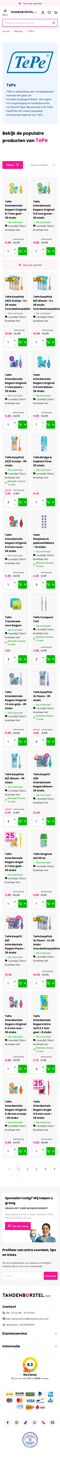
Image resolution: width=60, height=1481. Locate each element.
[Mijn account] (43, 13)
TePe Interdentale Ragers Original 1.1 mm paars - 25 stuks (15, 383)
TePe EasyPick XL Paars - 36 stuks (42, 696)
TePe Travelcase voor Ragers (13, 621)
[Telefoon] (43, 1423)
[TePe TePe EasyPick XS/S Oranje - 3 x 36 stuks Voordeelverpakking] (16, 283)
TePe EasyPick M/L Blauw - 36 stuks (14, 778)
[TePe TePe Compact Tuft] (44, 604)
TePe (31, 31)
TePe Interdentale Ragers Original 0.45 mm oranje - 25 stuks (15, 1110)
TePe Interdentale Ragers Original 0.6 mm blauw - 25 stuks (44, 383)
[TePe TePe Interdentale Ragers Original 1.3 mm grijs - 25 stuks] (16, 678)
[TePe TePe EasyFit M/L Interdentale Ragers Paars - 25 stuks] (16, 923)
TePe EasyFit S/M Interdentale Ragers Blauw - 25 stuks (43, 782)
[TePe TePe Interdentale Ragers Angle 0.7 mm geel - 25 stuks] (16, 840)
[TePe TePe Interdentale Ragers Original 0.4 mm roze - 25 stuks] (16, 1002)
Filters (10, 165)
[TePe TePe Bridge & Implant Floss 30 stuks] (44, 444)
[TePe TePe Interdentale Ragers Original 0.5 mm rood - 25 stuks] (16, 521)
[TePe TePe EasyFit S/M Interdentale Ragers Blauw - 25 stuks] (44, 761)
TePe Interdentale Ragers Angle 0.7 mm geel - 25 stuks (14, 862)
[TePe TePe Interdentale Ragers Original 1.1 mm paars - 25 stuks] (16, 361)
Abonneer (50, 1276)
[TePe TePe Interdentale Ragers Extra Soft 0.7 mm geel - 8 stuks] (44, 1002)
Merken (18, 31)
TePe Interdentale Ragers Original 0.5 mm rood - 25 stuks (15, 543)
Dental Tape (18, 107)
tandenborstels (40, 103)
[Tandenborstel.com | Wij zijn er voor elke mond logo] (24, 12)
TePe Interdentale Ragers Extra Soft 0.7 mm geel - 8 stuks (42, 1024)
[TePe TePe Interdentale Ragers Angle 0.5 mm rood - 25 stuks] (44, 1088)
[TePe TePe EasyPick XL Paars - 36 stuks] (44, 678)
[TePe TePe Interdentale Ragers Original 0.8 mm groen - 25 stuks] (44, 188)
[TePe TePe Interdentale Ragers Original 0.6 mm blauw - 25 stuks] (44, 361)
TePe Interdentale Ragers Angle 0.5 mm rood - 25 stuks (42, 1110)
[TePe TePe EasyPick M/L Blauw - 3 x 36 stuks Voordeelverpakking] (44, 283)
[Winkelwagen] (56, 13)
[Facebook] (8, 1423)
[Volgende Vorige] (54, 1169)
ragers (48, 99)
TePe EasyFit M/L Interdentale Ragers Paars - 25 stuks (15, 944)
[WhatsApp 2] (34, 1423)
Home (5, 31)
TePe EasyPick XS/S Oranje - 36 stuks (16, 461)
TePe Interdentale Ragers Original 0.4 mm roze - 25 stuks (15, 1024)
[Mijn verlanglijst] (49, 13)
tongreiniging (19, 103)
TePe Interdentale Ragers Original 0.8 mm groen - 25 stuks (44, 210)
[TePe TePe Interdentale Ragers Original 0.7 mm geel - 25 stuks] (16, 188)
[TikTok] (25, 1423)
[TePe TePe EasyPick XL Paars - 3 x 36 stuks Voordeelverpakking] (44, 923)
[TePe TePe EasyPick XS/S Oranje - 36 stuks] (16, 444)
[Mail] (52, 1423)
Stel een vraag (20, 1226)
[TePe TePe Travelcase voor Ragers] (16, 604)
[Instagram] (16, 1423)
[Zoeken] (54, 23)
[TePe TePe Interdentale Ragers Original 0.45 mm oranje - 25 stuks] (16, 1088)
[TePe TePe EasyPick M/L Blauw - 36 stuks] (16, 761)
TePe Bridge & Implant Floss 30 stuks (42, 461)
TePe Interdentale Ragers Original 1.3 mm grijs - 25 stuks (15, 700)
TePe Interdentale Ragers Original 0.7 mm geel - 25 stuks (15, 210)
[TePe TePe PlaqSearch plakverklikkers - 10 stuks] (44, 521)
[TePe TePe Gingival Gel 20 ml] (44, 840)
